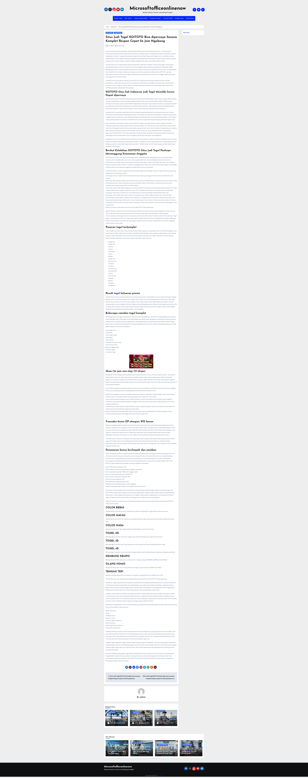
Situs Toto (186, 32)
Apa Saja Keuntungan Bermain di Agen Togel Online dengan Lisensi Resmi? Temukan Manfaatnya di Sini (164, 717)
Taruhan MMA (168, 18)
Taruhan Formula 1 (155, 18)
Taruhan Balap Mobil (140, 18)
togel (117, 293)
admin (112, 45)
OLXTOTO (160, 775)
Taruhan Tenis (179, 18)
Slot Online (128, 18)
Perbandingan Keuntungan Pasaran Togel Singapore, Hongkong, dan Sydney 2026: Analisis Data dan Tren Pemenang (117, 750)
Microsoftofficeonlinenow (158, 8)
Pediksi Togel (118, 18)
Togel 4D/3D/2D (113, 743)
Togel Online (190, 18)
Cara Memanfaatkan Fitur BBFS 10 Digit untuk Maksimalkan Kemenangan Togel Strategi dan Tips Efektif (141, 750)
